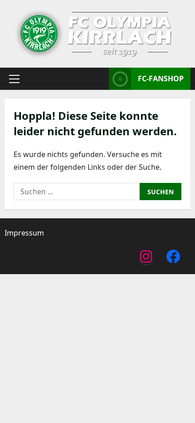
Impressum (24, 233)
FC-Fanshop (161, 79)
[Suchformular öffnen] (99, 79)
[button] (14, 79)
